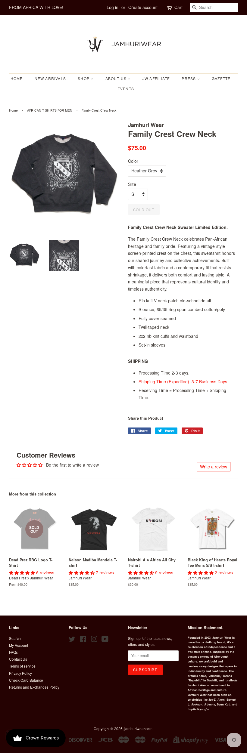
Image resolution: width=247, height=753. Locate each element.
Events (125, 88)
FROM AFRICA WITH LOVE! (36, 7)
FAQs (13, 652)
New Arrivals (50, 78)
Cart (178, 7)
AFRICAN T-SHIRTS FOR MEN (49, 110)
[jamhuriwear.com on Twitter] (72, 640)
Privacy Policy (20, 673)
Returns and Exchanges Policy (34, 687)
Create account (143, 7)
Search (15, 638)
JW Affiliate (156, 78)
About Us (116, 78)
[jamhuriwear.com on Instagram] (94, 640)
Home (17, 78)
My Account (18, 645)
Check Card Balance (26, 680)
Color (133, 161)
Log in (112, 7)
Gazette (221, 78)
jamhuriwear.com (138, 728)
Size (132, 184)
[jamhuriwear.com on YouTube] (105, 640)
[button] (22, 572)
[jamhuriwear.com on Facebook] (83, 640)
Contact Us (18, 659)
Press (189, 78)
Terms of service (22, 665)
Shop (84, 78)
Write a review (213, 467)
